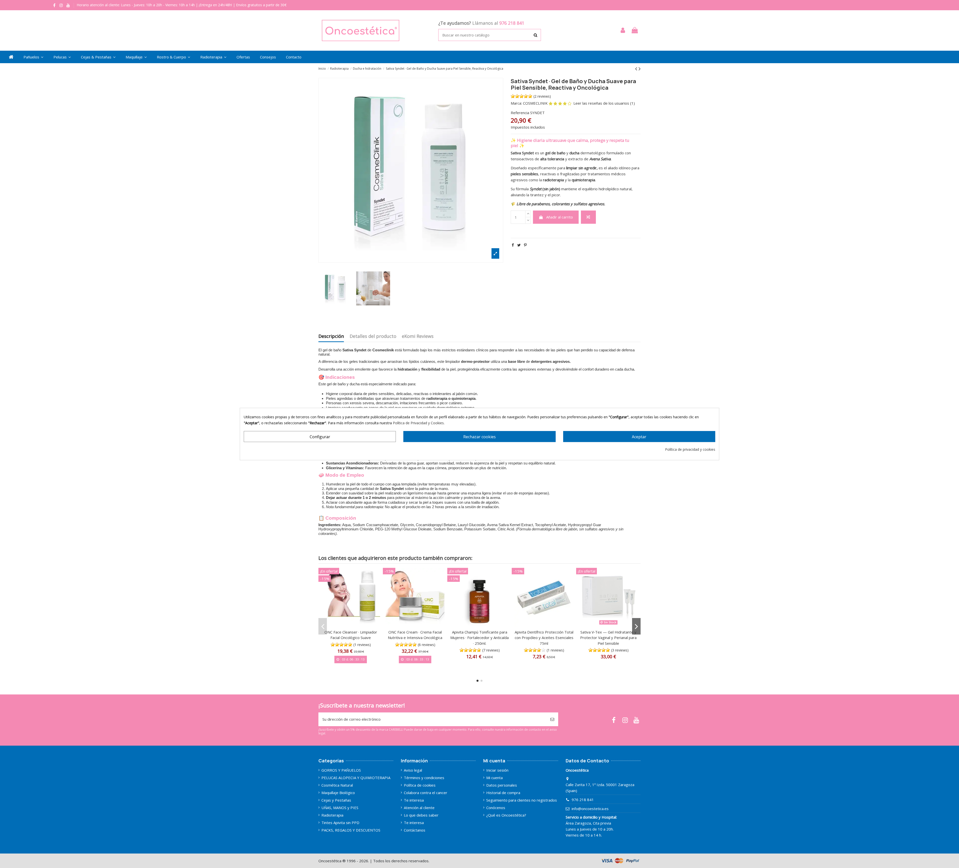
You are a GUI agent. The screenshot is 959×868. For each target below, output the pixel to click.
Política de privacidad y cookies (690, 449)
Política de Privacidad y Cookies (418, 423)
